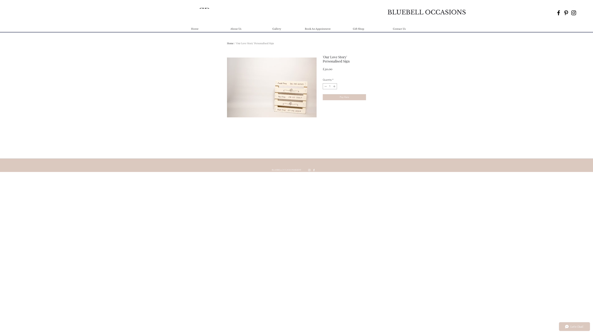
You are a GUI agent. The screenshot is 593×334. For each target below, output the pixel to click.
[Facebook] (558, 13)
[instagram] (569, 7)
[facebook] (574, 7)
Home (230, 43)
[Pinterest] (566, 13)
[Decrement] (325, 86)
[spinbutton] (329, 86)
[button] (579, 7)
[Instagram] (573, 13)
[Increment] (334, 86)
